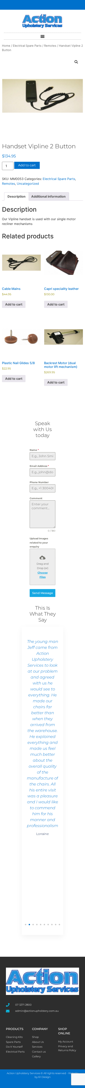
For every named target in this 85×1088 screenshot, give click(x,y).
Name (34, 449)
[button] (42, 36)
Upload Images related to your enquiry (39, 542)
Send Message (42, 593)
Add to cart (27, 165)
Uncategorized (28, 184)
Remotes (50, 46)
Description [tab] (17, 196)
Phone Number (39, 482)
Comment (36, 498)
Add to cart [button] (13, 304)
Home (6, 46)
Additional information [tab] (48, 196)
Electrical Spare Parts (27, 46)
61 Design (44, 1076)
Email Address (39, 466)
